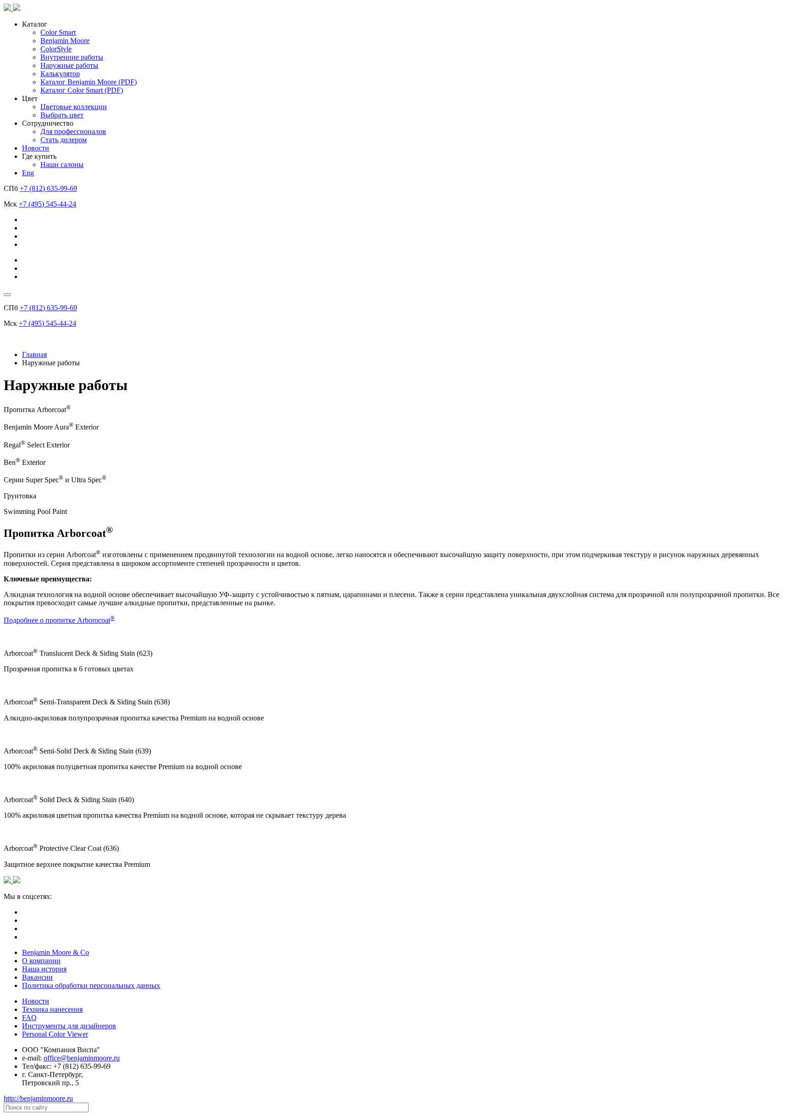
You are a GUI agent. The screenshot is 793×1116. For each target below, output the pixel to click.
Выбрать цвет (62, 115)
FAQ (29, 1017)
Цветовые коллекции (73, 107)
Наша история (44, 969)
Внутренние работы (71, 57)
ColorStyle (56, 49)
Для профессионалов (73, 131)
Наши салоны (62, 164)
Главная (34, 354)
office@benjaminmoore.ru (82, 1058)
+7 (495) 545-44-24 (47, 204)
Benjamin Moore (64, 41)
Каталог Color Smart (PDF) (81, 90)
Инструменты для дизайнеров (69, 1026)
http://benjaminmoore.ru (38, 1098)
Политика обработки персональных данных (91, 985)
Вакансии (37, 977)
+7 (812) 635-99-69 (48, 188)
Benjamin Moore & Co (55, 952)
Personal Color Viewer (55, 1034)
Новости (35, 148)
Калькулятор (60, 74)
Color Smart (58, 32)
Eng (28, 173)
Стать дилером (63, 140)
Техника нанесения (52, 1009)
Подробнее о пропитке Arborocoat (57, 620)
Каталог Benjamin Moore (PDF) (88, 82)
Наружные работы (69, 65)
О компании (41, 961)
